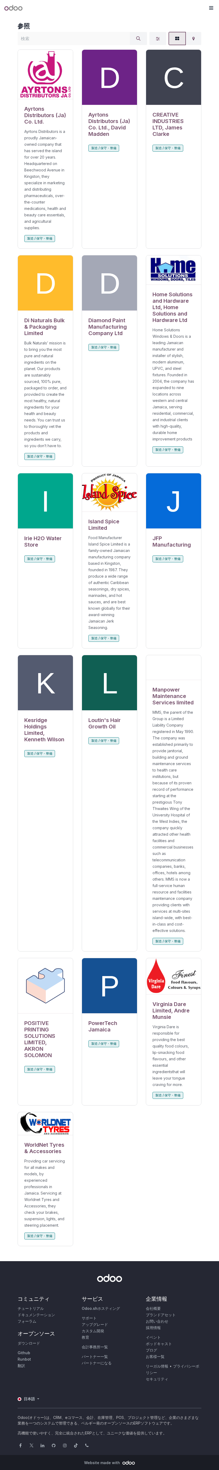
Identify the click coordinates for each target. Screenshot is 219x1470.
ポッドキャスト (159, 1343)
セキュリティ (157, 1379)
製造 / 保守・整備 (39, 238)
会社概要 (153, 1308)
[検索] (138, 38)
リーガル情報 (157, 1366)
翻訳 (21, 1365)
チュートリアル (31, 1308)
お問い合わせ (157, 1321)
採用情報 (153, 1327)
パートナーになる (97, 1363)
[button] (211, 8)
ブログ (151, 1350)
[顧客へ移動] (45, 74)
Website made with (102, 1462)
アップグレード (95, 1324)
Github (24, 1352)
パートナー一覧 (95, 1356)
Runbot (24, 1359)
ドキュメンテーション (36, 1314)
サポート (89, 1318)
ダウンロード (29, 1343)
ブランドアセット (161, 1314)
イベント (153, 1337)
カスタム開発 (93, 1331)
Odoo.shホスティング (101, 1308)
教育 (85, 1337)
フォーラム (27, 1321)
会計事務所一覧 (95, 1347)
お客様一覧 (155, 1356)
